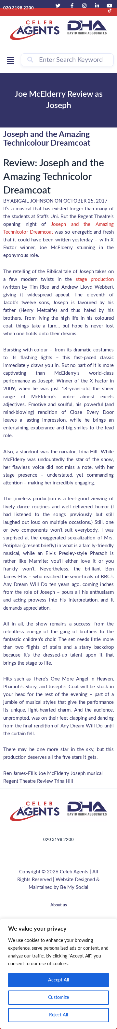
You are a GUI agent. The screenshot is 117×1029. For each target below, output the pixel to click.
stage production (95, 279)
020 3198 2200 (58, 840)
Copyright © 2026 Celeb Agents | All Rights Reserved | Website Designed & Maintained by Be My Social (58, 879)
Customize (58, 997)
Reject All (58, 1015)
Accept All (58, 980)
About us (58, 905)
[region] (58, 973)
